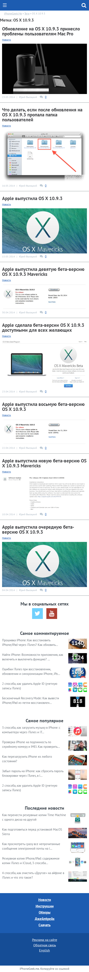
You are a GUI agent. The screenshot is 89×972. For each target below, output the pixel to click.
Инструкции (45, 906)
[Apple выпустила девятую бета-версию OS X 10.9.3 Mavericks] (44, 296)
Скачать (44, 925)
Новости (6, 39)
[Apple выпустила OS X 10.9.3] (44, 230)
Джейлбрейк (44, 919)
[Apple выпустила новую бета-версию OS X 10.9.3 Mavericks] (44, 493)
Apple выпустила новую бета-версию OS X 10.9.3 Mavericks (44, 463)
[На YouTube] (51, 613)
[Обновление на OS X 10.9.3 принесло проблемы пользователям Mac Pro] (44, 68)
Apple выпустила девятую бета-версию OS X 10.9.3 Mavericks (43, 271)
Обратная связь (44, 945)
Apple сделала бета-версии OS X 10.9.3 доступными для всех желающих (43, 327)
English (44, 950)
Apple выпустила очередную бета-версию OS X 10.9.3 (38, 529)
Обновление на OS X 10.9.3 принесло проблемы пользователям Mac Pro (41, 31)
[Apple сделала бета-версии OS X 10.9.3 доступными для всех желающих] (44, 364)
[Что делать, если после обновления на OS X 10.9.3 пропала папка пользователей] (44, 156)
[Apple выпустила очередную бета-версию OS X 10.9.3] (44, 564)
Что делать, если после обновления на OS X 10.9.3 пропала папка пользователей (42, 115)
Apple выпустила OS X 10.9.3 (32, 198)
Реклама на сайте (44, 940)
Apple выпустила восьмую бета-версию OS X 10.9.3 (43, 406)
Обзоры (45, 912)
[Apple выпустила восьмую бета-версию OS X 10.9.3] (44, 431)
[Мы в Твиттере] (37, 613)
